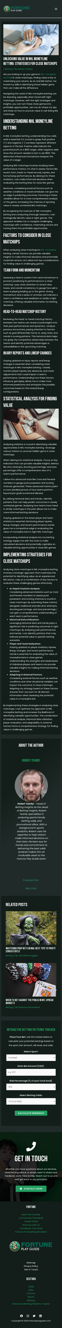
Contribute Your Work (31, 1228)
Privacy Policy (31, 1266)
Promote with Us (31, 1224)
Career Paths (31, 1221)
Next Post (31, 888)
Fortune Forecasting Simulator (31, 1231)
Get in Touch (31, 1269)
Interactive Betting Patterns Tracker (31, 1303)
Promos (31, 1293)
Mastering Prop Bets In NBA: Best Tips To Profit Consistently (31, 950)
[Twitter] (34, 1316)
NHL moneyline (48, 249)
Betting (8, 69)
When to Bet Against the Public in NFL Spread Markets (29, 1001)
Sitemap (31, 1262)
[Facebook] (21, 1316)
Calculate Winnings (31, 1113)
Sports (31, 1296)
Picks (31, 1289)
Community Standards (31, 1217)
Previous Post (31, 880)
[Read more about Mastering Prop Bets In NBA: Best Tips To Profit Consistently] (31, 927)
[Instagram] (27, 1316)
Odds (31, 1286)
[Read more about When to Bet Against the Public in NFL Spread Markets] (31, 979)
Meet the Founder (31, 1214)
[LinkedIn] (40, 1316)
